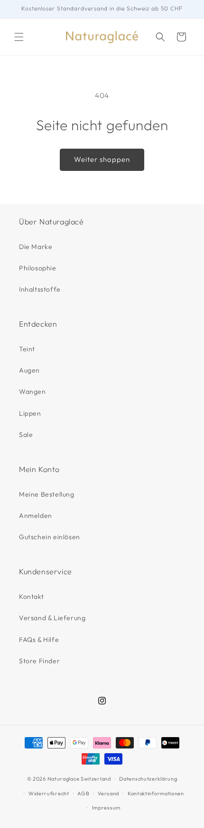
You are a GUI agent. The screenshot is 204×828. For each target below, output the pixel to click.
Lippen (30, 413)
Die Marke (35, 246)
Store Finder (39, 661)
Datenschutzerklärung (148, 778)
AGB (83, 793)
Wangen (32, 391)
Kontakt (31, 596)
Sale (26, 434)
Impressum (106, 807)
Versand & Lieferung (52, 618)
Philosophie (37, 268)
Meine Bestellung (46, 494)
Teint (27, 349)
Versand (108, 793)
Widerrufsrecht (48, 793)
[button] (19, 37)
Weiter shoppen (102, 159)
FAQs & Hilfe (39, 639)
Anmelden (35, 515)
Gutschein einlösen (49, 537)
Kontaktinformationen (156, 793)
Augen (29, 370)
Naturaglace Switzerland (79, 778)
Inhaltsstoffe (40, 289)
